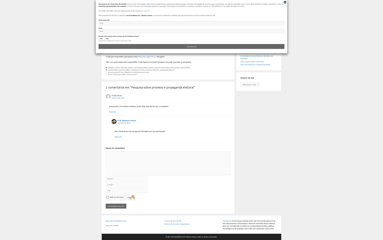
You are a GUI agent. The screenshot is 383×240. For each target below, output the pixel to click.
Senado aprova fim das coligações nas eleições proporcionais (128, 72)
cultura (117, 67)
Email (100, 28)
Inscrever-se (191, 46)
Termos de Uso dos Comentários (177, 224)
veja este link (145, 11)
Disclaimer (227, 221)
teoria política (185, 67)
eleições (130, 67)
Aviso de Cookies (112, 225)
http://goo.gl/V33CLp (147, 57)
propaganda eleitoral (167, 70)
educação (124, 67)
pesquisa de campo (138, 70)
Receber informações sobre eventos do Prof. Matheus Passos (119, 36)
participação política (141, 67)
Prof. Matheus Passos (126, 120)
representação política (162, 67)
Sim (101, 38)
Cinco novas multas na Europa (252, 61)
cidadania (111, 67)
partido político (113, 70)
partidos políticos (125, 70)
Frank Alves (117, 95)
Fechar (285, 2)
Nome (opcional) (104, 20)
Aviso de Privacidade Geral (116, 221)
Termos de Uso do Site (173, 221)
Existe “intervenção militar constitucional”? (122, 74)
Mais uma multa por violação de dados (255, 64)
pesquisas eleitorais (152, 70)
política (151, 67)
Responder (112, 112)
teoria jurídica (175, 67)
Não (107, 38)
